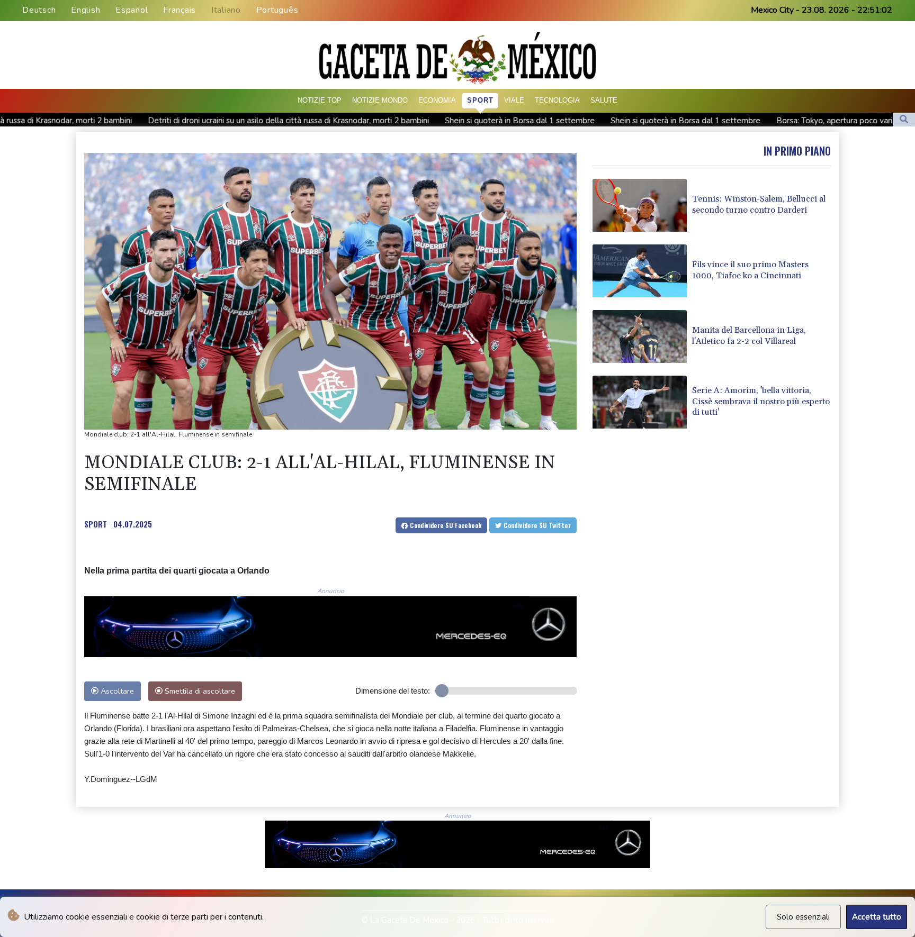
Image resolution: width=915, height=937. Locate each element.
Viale (514, 100)
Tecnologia (557, 100)
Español (131, 10)
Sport (480, 100)
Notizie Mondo (380, 100)
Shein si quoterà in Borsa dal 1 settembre (446, 120)
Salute (603, 100)
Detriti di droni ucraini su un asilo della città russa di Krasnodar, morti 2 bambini (214, 120)
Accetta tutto (876, 917)
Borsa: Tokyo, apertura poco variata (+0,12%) (783, 120)
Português (277, 10)
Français (179, 10)
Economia (437, 100)
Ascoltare (116, 691)
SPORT (95, 524)
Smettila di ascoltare (199, 691)
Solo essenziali (803, 917)
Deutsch (39, 10)
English (85, 10)
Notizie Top (320, 100)
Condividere (445, 525)
